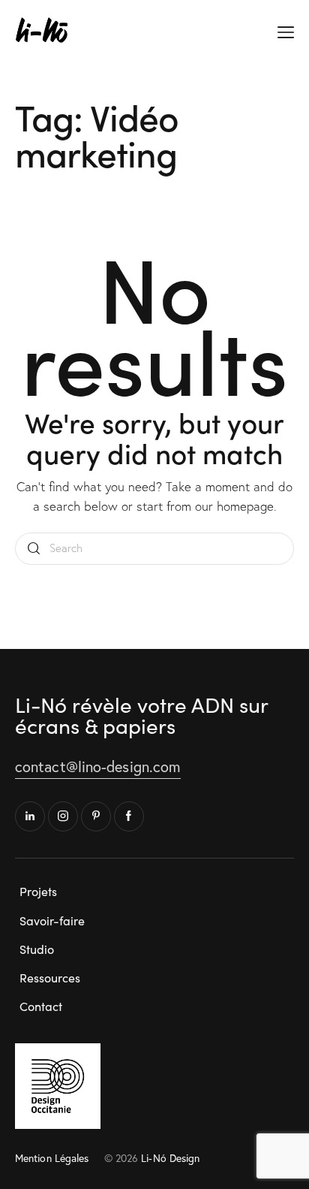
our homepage (234, 506)
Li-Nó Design (170, 1158)
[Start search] (33, 549)
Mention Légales (52, 1158)
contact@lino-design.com (98, 766)
